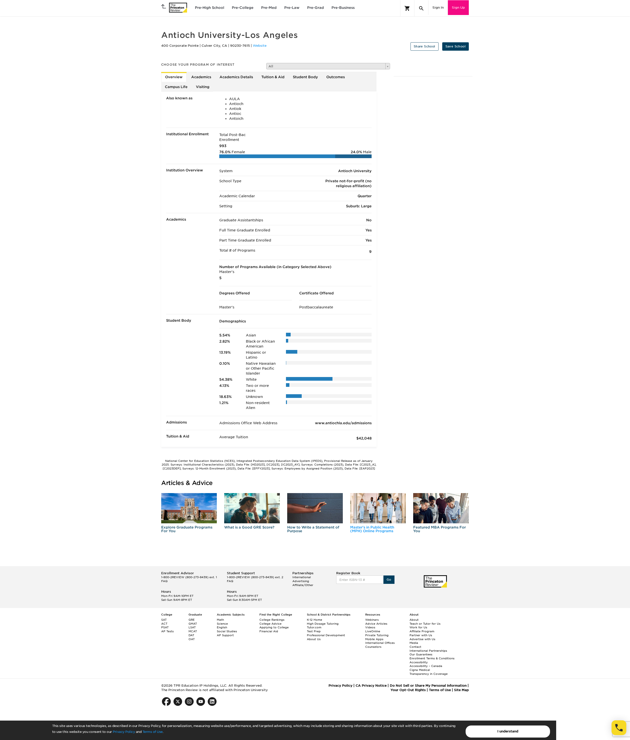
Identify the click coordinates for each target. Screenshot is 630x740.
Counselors (373, 647)
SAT (164, 619)
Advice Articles (376, 623)
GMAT (193, 623)
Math (220, 619)
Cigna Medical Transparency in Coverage (429, 672)
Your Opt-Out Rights (408, 690)
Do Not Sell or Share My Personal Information (428, 685)
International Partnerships (428, 650)
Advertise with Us (422, 639)
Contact (415, 647)
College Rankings (271, 619)
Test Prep (314, 631)
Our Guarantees (421, 654)
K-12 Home (314, 619)
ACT (164, 623)
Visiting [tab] (202, 87)
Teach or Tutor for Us (425, 623)
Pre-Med (269, 8)
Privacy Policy (124, 732)
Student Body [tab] (305, 77)
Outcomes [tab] (335, 77)
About (414, 619)
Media (414, 643)
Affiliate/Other (302, 585)
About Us (314, 639)
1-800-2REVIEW (189, 577)
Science (222, 623)
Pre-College (242, 8)
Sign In (438, 7)
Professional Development (326, 635)
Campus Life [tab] (176, 87)
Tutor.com (314, 627)
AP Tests (167, 631)
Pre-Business (343, 8)
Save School (455, 46)
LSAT (192, 627)
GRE (192, 619)
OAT (192, 639)
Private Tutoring (377, 635)
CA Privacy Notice (371, 685)
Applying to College (274, 627)
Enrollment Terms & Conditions (432, 658)
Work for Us (418, 627)
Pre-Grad (315, 8)
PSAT (165, 627)
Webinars (372, 619)
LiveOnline (372, 631)
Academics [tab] (201, 77)
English (222, 627)
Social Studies (227, 631)
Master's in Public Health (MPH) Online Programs (372, 529)
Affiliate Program (422, 631)
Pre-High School (209, 8)
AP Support (225, 635)
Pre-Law (291, 8)
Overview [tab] (174, 77)
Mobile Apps (374, 639)
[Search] (421, 8)
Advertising (300, 581)
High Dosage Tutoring (323, 623)
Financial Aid (268, 631)
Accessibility (419, 662)
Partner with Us (421, 635)
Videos (370, 627)
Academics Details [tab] (236, 77)
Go (389, 579)
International (301, 577)
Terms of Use (152, 732)
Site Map (461, 690)
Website (260, 45)
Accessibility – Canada (426, 666)
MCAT (193, 631)
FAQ (164, 581)
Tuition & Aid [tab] (272, 77)
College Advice (270, 623)
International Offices (380, 643)
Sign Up (458, 7)
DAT (191, 635)
